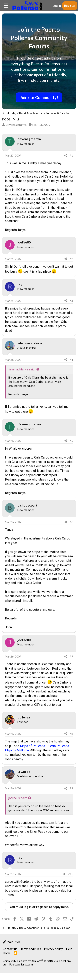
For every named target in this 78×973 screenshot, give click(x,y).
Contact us (10, 949)
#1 (71, 155)
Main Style (13, 942)
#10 (70, 874)
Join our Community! (39, 97)
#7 (71, 656)
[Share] (65, 155)
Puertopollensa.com (21, 964)
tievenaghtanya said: (21, 369)
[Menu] (6, 5)
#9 (71, 788)
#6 (71, 522)
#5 (71, 440)
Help (69, 949)
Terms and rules (30, 949)
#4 (71, 359)
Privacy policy (53, 949)
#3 (71, 300)
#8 (71, 734)
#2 (71, 259)
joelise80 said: (17, 798)
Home (7, 953)
